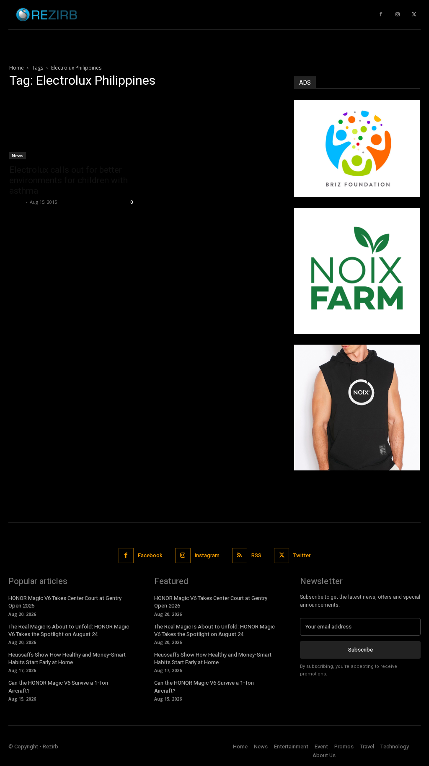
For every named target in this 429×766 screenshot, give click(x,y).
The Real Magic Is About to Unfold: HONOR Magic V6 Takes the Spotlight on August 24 (68, 630)
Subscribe (360, 650)
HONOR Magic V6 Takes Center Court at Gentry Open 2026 (64, 602)
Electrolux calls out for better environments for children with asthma (68, 180)
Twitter (301, 555)
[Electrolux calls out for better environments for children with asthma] (72, 127)
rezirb (16, 202)
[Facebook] (126, 555)
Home (16, 67)
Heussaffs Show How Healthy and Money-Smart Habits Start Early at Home (67, 658)
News (17, 155)
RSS (256, 555)
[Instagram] (397, 14)
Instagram (207, 555)
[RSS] (239, 555)
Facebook (150, 555)
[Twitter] (414, 14)
